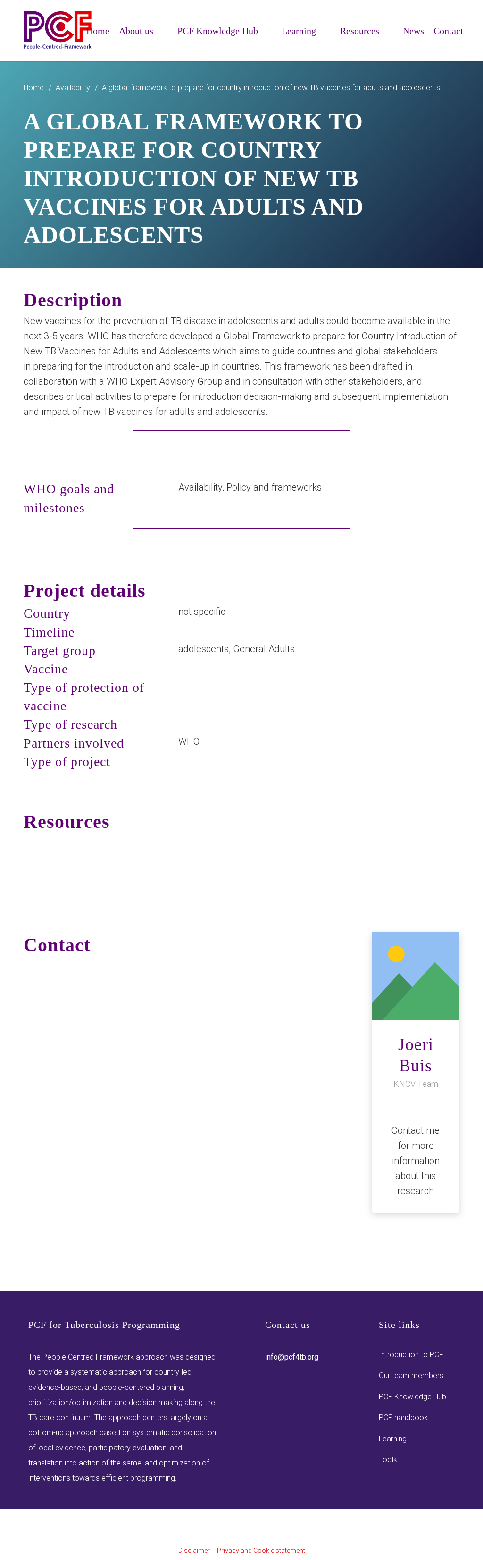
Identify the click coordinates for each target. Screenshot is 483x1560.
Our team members (411, 1375)
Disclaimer (194, 1550)
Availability (200, 487)
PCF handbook (403, 1417)
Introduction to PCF (411, 1354)
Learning (393, 1438)
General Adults (264, 649)
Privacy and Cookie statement (261, 1550)
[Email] (415, 1106)
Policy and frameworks (274, 487)
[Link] (58, 31)
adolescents (203, 649)
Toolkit (390, 1459)
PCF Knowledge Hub (412, 1396)
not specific (201, 611)
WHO (189, 741)
